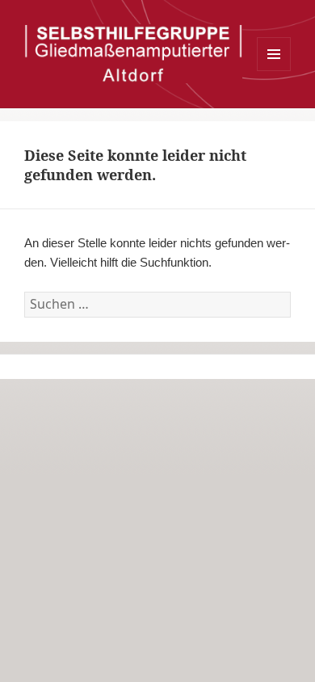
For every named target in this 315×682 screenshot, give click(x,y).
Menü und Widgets (274, 70)
